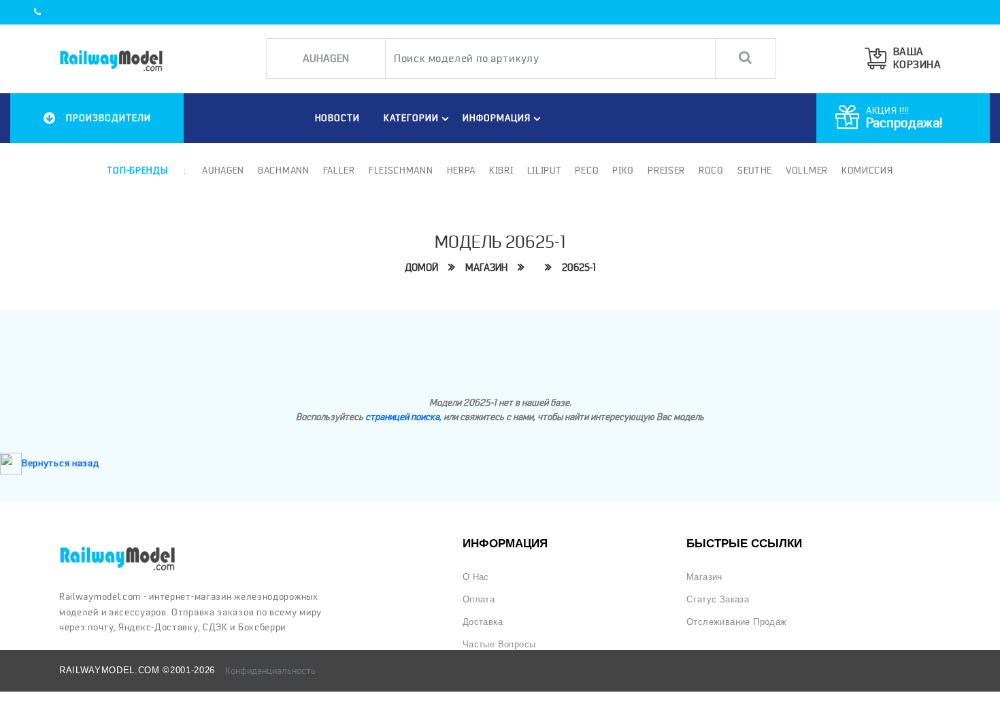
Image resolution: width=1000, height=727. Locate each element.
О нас (476, 577)
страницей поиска (402, 416)
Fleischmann (401, 170)
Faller (339, 170)
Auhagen (223, 170)
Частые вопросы (499, 644)
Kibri (501, 170)
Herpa (461, 170)
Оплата (479, 599)
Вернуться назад (60, 462)
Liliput (544, 170)
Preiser (666, 170)
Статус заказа (717, 599)
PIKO (623, 170)
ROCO (711, 170)
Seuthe (754, 170)
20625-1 (579, 267)
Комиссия (867, 170)
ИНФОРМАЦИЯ (497, 117)
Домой (421, 267)
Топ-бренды (137, 170)
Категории (411, 117)
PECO (587, 170)
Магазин (486, 267)
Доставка (483, 622)
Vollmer (807, 170)
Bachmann (284, 170)
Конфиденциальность (270, 670)
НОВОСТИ (338, 117)
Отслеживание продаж (736, 622)
